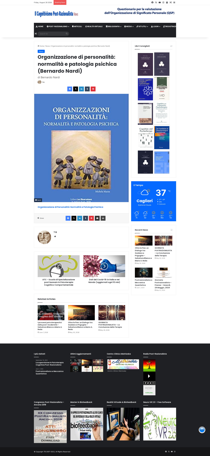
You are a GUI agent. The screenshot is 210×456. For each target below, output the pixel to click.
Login (155, 26)
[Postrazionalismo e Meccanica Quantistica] (144, 273)
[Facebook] (69, 89)
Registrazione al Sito (175, 26)
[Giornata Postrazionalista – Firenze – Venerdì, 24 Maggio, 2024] (163, 273)
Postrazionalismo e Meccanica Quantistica (143, 282)
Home (40, 26)
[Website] (55, 236)
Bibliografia (113, 26)
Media (129, 26)
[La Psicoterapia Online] (98, 369)
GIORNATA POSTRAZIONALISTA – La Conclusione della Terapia (110, 324)
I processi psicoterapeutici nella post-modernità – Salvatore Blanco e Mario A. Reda (50, 326)
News (47, 46)
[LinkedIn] (81, 89)
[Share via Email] (97, 218)
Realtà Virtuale (95, 26)
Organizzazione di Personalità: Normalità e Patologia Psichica (70, 207)
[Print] (103, 218)
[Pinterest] (93, 89)
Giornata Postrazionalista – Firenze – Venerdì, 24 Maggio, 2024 (163, 284)
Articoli (78, 26)
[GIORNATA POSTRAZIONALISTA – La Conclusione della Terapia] (111, 312)
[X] (75, 89)
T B (43, 82)
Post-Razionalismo (57, 26)
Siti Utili (142, 26)
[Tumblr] (87, 89)
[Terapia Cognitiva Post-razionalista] (56, 14)
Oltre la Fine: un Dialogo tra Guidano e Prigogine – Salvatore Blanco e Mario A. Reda (80, 326)
